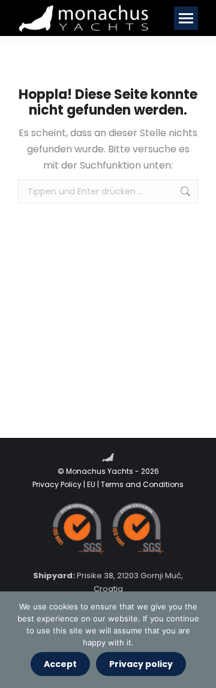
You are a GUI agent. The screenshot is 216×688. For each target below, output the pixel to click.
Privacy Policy (57, 484)
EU (91, 484)
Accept (60, 664)
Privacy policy (141, 664)
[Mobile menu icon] (186, 18)
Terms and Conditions (142, 484)
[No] (201, 640)
